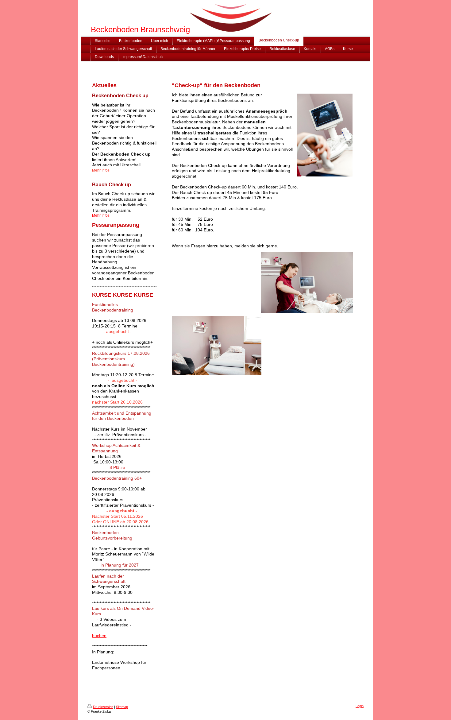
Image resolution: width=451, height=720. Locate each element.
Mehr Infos (101, 215)
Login (360, 706)
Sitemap (122, 707)
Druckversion (103, 707)
